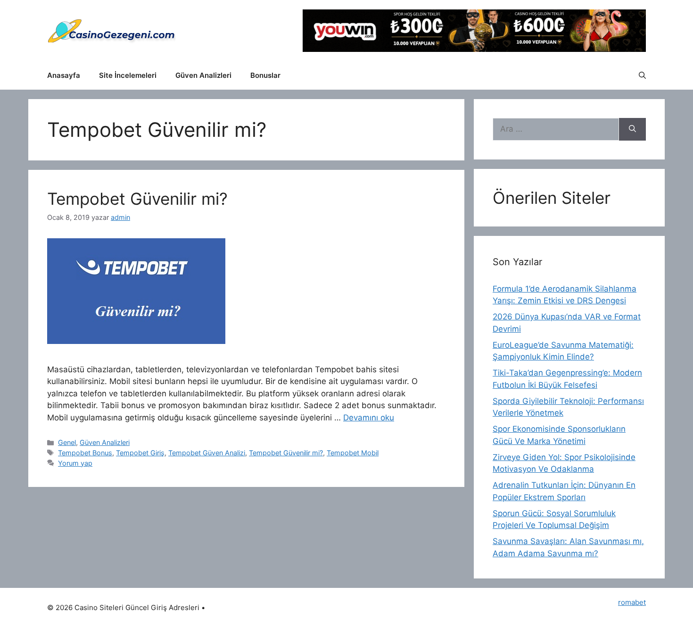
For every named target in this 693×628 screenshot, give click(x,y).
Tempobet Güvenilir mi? (137, 199)
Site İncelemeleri (128, 75)
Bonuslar (265, 75)
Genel (67, 442)
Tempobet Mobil (353, 453)
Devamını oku (368, 417)
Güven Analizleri (203, 75)
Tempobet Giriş (140, 453)
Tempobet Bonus (85, 453)
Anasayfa (63, 75)
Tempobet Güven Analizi (206, 453)
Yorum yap (75, 463)
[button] (642, 75)
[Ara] (632, 129)
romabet (632, 602)
